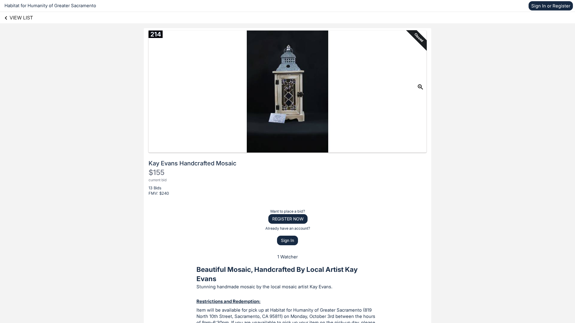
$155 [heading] (156, 172)
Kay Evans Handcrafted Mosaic (192, 163)
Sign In (287, 240)
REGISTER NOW (288, 218)
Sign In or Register (550, 6)
